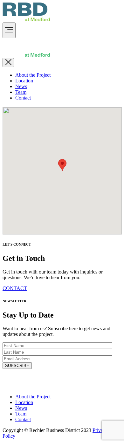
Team (20, 92)
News (21, 86)
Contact (23, 97)
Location (24, 80)
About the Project (33, 75)
